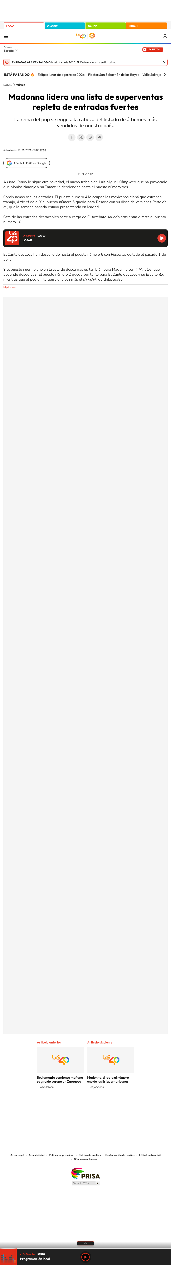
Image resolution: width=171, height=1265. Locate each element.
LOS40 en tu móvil (150, 1155)
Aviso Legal (17, 1155)
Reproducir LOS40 (161, 238)
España (9, 50)
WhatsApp (90, 137)
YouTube (77, 1104)
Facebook (71, 137)
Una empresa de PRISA (85, 1173)
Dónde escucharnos (85, 1159)
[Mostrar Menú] (5, 36)
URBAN (133, 26)
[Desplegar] (85, 1243)
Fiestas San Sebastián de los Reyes (113, 74)
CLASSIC (52, 26)
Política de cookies (90, 1155)
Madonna (9, 287)
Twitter (81, 137)
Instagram (60, 1104)
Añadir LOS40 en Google (30, 163)
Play (85, 1257)
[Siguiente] (165, 74)
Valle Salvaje (151, 74)
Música (20, 85)
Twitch (102, 1104)
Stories (110, 1104)
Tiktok (68, 1104)
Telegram (99, 137)
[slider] (85, 1248)
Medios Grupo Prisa (86, 1183)
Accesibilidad (36, 1155)
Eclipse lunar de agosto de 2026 (61, 74)
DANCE (92, 26)
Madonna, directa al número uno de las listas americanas (108, 1079)
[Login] (165, 36)
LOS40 (10, 26)
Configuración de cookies (120, 1155)
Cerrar (164, 62)
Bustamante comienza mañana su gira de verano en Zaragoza (60, 1079)
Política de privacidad (61, 1155)
